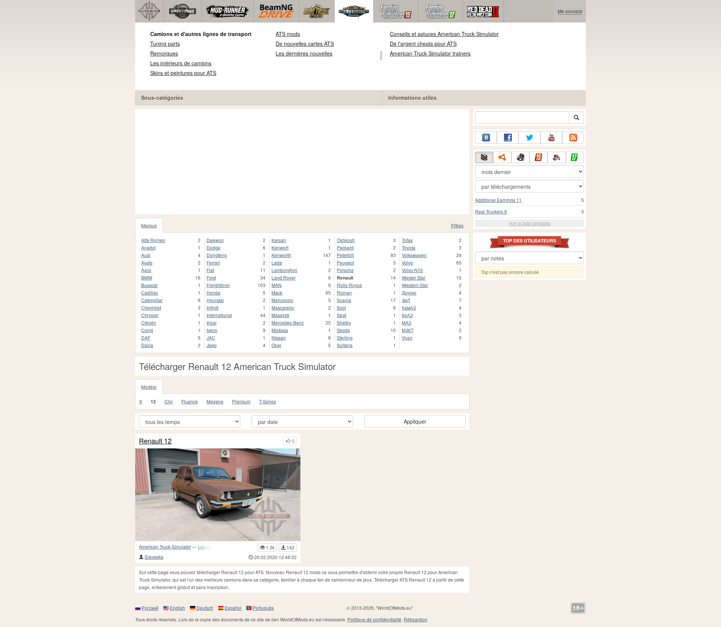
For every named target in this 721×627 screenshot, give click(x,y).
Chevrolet (151, 307)
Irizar (212, 322)
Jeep (212, 345)
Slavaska (154, 556)
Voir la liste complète (529, 223)
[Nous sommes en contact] (486, 137)
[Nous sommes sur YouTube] (551, 137)
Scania (344, 300)
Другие (409, 292)
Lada (277, 262)
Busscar (149, 285)
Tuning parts (165, 43)
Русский (150, 607)
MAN (277, 285)
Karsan (279, 240)
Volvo (407, 262)
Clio (168, 401)
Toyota (408, 247)
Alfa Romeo (153, 240)
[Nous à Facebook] (508, 137)
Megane (215, 401)
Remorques (164, 53)
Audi (146, 255)
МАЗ (406, 322)
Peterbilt (345, 255)
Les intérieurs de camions (180, 63)
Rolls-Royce (349, 285)
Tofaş (407, 240)
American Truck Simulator (165, 546)
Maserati (280, 315)
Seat (341, 315)
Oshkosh (346, 240)
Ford (211, 277)
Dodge (213, 247)
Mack (277, 292)
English (177, 607)
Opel (276, 345)
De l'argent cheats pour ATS (423, 43)
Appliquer (415, 421)
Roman (344, 292)
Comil (147, 330)
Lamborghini (284, 270)
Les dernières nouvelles (304, 53)
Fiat (210, 270)
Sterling (345, 337)
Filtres (457, 225)
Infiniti (213, 307)
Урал (407, 337)
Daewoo (215, 240)
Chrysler (149, 315)
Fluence (189, 401)
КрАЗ (407, 315)
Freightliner (218, 285)
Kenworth (281, 255)
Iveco (212, 330)
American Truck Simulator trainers (430, 53)
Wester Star (413, 277)
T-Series (267, 401)
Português (263, 607)
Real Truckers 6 (491, 211)
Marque (149, 225)
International (219, 315)
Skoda (343, 330)
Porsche (345, 270)
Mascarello (283, 307)
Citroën (148, 322)
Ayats (146, 262)
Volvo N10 (412, 270)
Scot (341, 307)
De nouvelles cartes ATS (305, 43)
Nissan (279, 337)
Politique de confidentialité (374, 619)
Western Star (415, 285)
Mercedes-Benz (288, 322)
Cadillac (149, 292)
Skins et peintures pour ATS (183, 73)
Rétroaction (415, 619)
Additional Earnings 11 (498, 200)
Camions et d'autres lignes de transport (201, 34)
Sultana (345, 345)
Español (233, 607)
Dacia (147, 345)
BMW (146, 277)
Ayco (146, 270)
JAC (211, 337)
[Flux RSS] (573, 137)
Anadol (148, 247)
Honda (213, 292)
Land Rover (284, 277)
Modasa (280, 330)
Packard (345, 247)
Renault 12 (155, 441)
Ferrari (213, 262)
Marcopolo (282, 300)
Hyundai (215, 300)
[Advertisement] (302, 161)
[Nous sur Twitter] (529, 137)
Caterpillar (152, 300)
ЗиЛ (406, 300)
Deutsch (204, 607)
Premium (241, 401)
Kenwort (280, 247)
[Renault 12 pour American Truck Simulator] (217, 494)
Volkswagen (414, 255)
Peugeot (345, 262)
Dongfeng (217, 255)
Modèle (149, 386)
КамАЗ (409, 307)
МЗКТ (407, 330)
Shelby (344, 322)
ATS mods (288, 34)
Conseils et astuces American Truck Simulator (444, 34)
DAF (145, 337)
